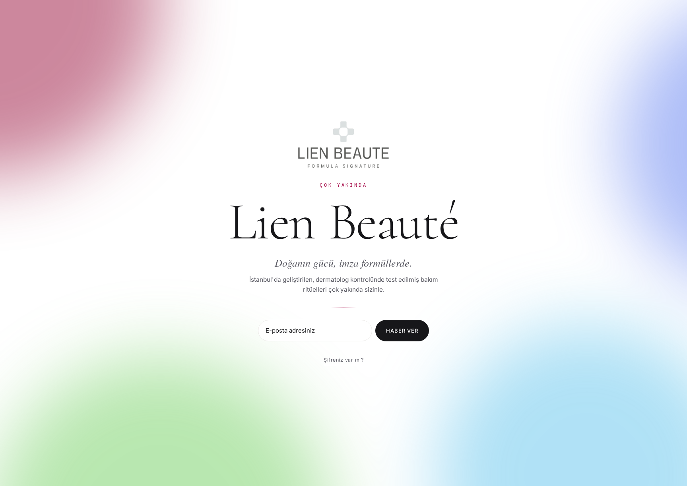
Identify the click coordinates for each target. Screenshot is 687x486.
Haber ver (402, 330)
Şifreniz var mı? (343, 360)
